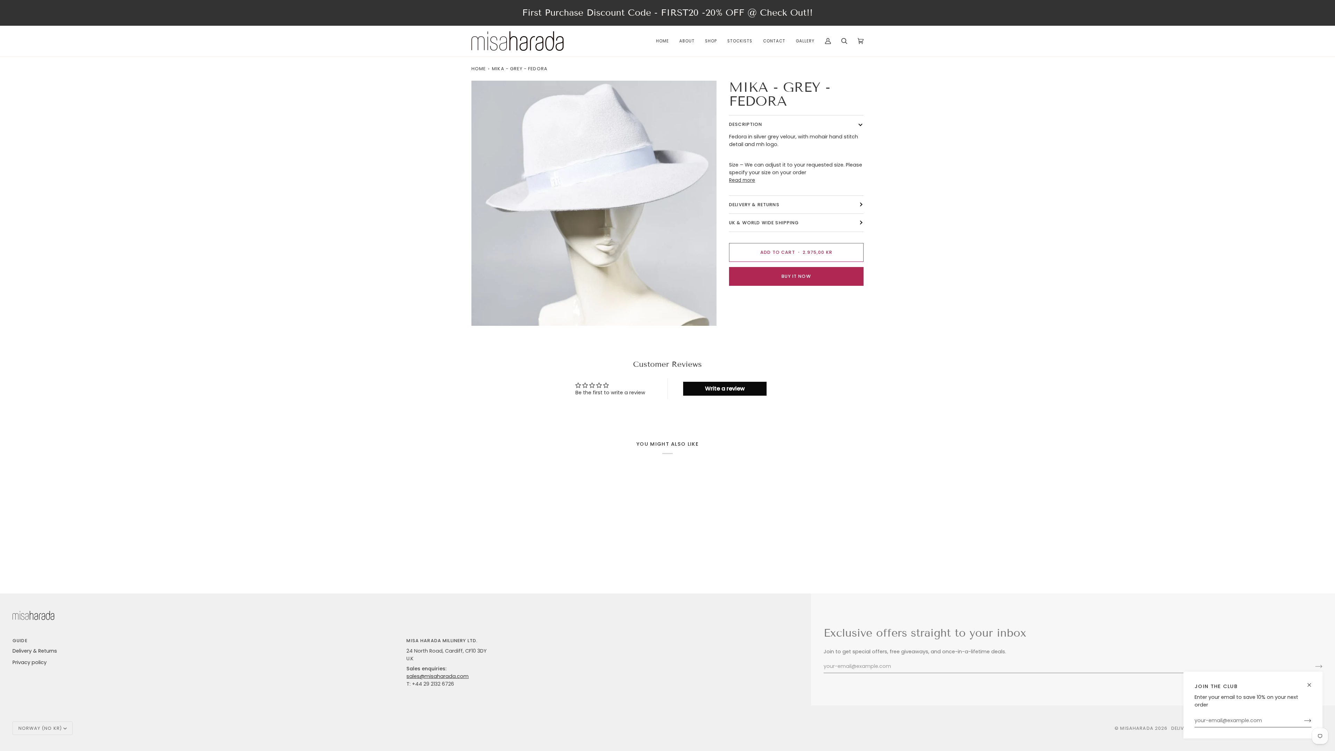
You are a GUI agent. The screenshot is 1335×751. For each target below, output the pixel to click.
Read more (742, 180)
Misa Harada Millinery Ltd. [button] (442, 641)
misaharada (1136, 728)
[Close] (1312, 682)
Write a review (725, 389)
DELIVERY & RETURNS (754, 205)
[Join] (1302, 720)
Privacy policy (30, 662)
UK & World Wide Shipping (764, 223)
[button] (711, 41)
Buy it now (796, 276)
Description (745, 124)
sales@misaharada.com (437, 676)
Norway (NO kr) (40, 728)
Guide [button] (20, 641)
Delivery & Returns (35, 650)
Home (478, 69)
